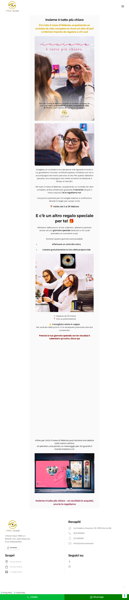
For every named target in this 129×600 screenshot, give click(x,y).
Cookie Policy (16, 572)
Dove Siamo (15, 561)
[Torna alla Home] (12, 6)
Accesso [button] (13, 547)
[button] (122, 6)
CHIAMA (34, 597)
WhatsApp (98, 597)
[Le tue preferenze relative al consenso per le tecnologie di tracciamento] (124, 595)
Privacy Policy (16, 566)
